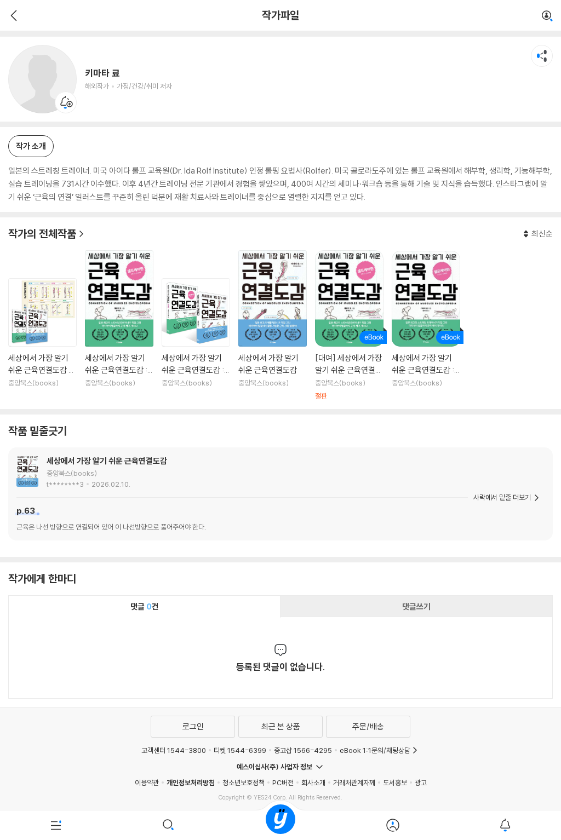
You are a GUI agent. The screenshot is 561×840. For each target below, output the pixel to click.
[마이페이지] (392, 825)
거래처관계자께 (354, 782)
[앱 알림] (505, 825)
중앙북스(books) (72, 473)
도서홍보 (395, 782)
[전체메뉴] (56, 825)
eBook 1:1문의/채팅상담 (375, 750)
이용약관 (147, 782)
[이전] (12, 15)
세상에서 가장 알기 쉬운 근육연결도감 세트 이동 (42, 339)
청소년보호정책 (243, 782)
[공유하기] (542, 56)
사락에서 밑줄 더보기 (502, 497)
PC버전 (283, 782)
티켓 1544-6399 (240, 750)
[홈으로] (280, 825)
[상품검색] (168, 825)
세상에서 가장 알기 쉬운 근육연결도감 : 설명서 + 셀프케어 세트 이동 (196, 339)
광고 (421, 782)
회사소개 (313, 782)
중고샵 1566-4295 (303, 750)
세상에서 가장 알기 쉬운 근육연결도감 (107, 461)
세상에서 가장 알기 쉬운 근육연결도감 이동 (272, 325)
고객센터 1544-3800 (173, 750)
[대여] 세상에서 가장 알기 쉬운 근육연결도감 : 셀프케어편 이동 (349, 325)
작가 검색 (547, 16)
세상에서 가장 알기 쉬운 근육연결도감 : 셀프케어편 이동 (119, 325)
